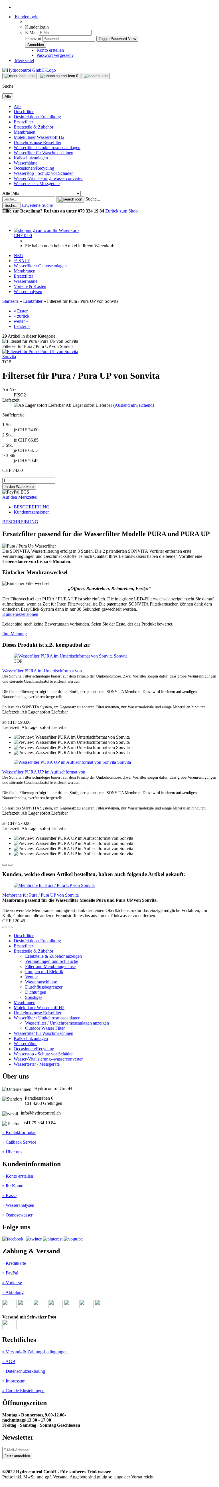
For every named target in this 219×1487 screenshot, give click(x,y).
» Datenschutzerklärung (23, 1371)
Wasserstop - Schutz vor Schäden (44, 173)
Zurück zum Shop (121, 211)
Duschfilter (24, 111)
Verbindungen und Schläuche (51, 961)
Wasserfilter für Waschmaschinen (43, 152)
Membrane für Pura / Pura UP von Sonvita (40, 895)
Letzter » (22, 326)
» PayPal (10, 1272)
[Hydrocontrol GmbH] (29, 70)
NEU (18, 255)
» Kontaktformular (19, 1132)
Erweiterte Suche (37, 205)
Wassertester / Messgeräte (37, 183)
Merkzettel (24, 60)
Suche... (93, 199)
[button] (4, 865)
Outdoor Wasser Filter (45, 1028)
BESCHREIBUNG (32, 506)
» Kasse (9, 1195)
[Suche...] (70, 199)
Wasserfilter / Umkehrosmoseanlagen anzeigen (67, 1023)
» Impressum (13, 1380)
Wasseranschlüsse (41, 981)
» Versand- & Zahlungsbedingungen (35, 1351)
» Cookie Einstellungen (23, 1390)
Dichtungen (35, 992)
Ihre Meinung (14, 633)
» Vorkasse (12, 1282)
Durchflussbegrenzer (43, 987)
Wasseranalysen (28, 291)
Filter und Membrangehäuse (50, 966)
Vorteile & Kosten (30, 286)
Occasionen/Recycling (34, 168)
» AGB (8, 1361)
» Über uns (12, 1151)
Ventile (31, 976)
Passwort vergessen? (55, 55)
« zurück (21, 316)
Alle (17, 106)
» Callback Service (19, 1142)
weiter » (21, 321)
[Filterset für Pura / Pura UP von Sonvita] (40, 351)
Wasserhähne (25, 163)
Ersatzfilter (23, 121)
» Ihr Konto (12, 1185)
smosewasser (21, 1215)
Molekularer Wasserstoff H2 (39, 137)
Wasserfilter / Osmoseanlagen (40, 265)
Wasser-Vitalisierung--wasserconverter (48, 178)
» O (5, 1215)
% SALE (22, 260)
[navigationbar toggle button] (19, 76)
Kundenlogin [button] (26, 16)
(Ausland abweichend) (133, 405)
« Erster (21, 310)
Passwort (33, 38)
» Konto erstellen (17, 1176)
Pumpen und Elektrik (44, 971)
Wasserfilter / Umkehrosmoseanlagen (47, 147)
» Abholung (13, 1292)
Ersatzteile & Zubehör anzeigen (53, 956)
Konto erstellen (50, 50)
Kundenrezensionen (32, 512)
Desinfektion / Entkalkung (37, 116)
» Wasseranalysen (18, 1205)
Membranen (24, 132)
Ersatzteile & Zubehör (33, 127)
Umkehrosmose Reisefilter (37, 142)
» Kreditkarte (14, 1263)
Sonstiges (33, 997)
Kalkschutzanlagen (31, 157)
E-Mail (31, 32)
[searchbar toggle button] (96, 76)
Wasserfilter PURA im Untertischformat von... (43, 670)
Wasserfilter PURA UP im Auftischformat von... (45, 771)
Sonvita (9, 356)
